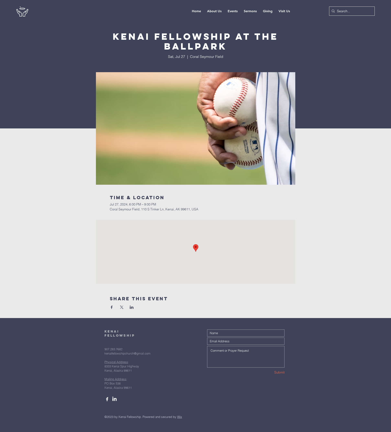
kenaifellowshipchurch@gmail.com (127, 353)
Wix (179, 417)
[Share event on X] (122, 307)
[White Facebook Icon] (107, 399)
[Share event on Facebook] (112, 307)
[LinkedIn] (114, 399)
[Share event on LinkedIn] (132, 307)
